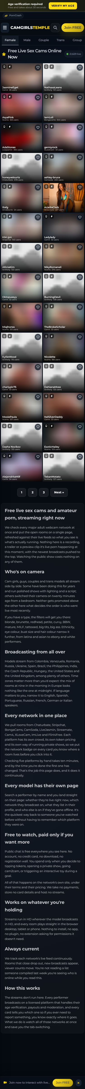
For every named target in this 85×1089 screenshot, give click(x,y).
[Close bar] (78, 1082)
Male (26, 40)
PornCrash (15, 15)
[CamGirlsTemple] (30, 27)
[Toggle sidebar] (5, 27)
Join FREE (72, 27)
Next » (59, 492)
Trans (61, 40)
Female (10, 40)
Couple (44, 40)
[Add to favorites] (38, 67)
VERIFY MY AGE (62, 5)
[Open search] (55, 27)
